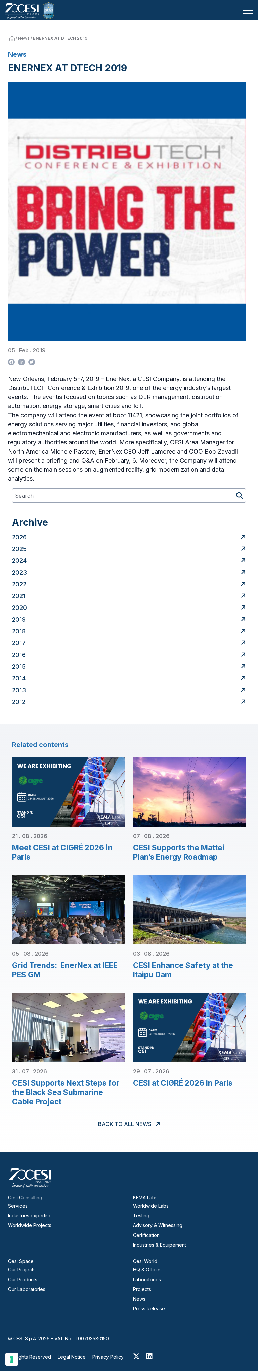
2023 (19, 572)
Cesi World (145, 1261)
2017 (19, 643)
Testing (141, 1215)
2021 (18, 595)
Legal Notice (72, 1357)
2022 (19, 584)
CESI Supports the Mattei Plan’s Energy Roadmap (178, 852)
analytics (20, 478)
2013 (19, 690)
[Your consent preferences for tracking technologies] (11, 1359)
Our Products (22, 1279)
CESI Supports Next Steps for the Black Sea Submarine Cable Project (65, 1092)
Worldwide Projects (29, 1225)
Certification (146, 1235)
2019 (19, 619)
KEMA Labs (145, 1197)
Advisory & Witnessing (157, 1225)
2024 (19, 560)
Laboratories (147, 1279)
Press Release (149, 1308)
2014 (19, 678)
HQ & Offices (147, 1269)
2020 (19, 607)
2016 (19, 654)
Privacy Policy (108, 1357)
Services (18, 1206)
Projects (142, 1289)
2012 (18, 701)
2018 (19, 631)
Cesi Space (21, 1261)
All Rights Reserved (29, 1357)
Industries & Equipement (159, 1245)
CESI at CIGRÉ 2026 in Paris (182, 1082)
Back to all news (125, 1124)
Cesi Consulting (25, 1197)
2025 (19, 548)
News (24, 38)
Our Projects (22, 1269)
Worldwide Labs (151, 1206)
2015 (19, 666)
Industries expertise (30, 1215)
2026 (19, 537)
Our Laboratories (26, 1289)
